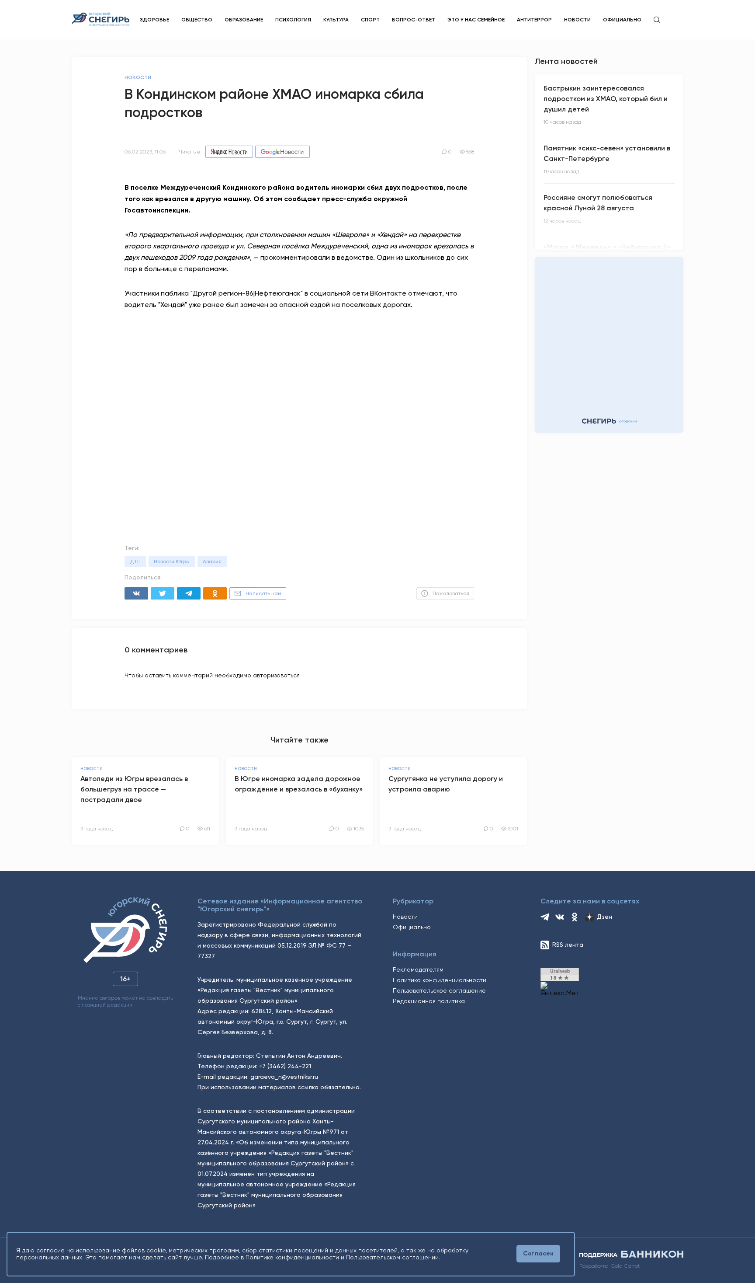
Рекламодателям (418, 969)
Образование (244, 20)
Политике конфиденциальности (292, 1257)
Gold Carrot (625, 1266)
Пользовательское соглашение (439, 990)
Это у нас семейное (476, 20)
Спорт (370, 20)
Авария (212, 561)
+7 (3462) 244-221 (285, 1066)
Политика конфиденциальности (439, 979)
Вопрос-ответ (413, 20)
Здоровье (154, 20)
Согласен (538, 1253)
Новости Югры (172, 561)
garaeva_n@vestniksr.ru (284, 1076)
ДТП (135, 561)
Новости (577, 20)
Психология (293, 20)
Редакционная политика (429, 1000)
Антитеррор (534, 20)
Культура (336, 20)
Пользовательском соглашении (392, 1257)
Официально (622, 20)
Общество (196, 20)
